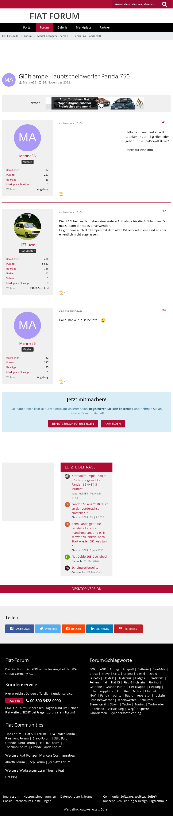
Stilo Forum (62, 738)
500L (93, 669)
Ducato (95, 678)
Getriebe (96, 687)
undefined (97, 709)
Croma (128, 674)
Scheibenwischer (102, 700)
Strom (114, 704)
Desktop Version (86, 588)
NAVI (93, 695)
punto (117, 695)
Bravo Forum (41, 738)
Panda (104, 695)
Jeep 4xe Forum (59, 762)
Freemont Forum (17, 738)
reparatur (144, 695)
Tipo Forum (13, 734)
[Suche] (164, 4)
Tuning (140, 704)
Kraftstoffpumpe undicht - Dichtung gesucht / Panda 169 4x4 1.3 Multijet (89, 482)
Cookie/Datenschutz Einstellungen (27, 801)
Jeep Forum (37, 762)
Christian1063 (80, 517)
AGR (103, 669)
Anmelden (113, 424)
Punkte (10, 175)
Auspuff (128, 669)
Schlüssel (146, 700)
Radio (129, 695)
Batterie (143, 669)
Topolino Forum (16, 747)
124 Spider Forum (62, 734)
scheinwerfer (127, 700)
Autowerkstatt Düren (94, 809)
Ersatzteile (156, 678)
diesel (141, 674)
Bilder (9, 273)
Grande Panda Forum (46, 747)
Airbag (114, 669)
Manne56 (29, 82)
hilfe (93, 691)
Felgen (94, 682)
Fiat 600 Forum (49, 743)
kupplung (106, 691)
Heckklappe (137, 687)
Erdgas (140, 678)
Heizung (155, 687)
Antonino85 (78, 572)
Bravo (105, 674)
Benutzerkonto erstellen (73, 424)
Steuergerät (98, 704)
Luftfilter (123, 691)
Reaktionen (12, 170)
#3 (164, 310)
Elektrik (108, 678)
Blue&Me (159, 669)
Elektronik (124, 678)
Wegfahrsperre (138, 709)
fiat (105, 682)
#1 (164, 122)
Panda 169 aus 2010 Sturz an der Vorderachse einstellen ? (90, 508)
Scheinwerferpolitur (86, 567)
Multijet (150, 691)
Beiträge (11, 179)
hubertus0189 (80, 493)
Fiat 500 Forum (35, 734)
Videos (10, 278)
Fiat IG (115, 682)
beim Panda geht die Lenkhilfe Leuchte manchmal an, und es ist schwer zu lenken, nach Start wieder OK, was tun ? (89, 535)
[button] (141, 4)
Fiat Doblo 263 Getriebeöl (89, 556)
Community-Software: (130, 796)
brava (94, 674)
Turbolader (156, 704)
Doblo (153, 674)
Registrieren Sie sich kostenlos (111, 409)
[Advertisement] (86, 58)
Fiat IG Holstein (134, 682)
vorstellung (116, 709)
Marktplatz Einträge (18, 184)
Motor (137, 691)
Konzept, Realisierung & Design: (135, 801)
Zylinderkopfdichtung (126, 713)
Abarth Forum (15, 762)
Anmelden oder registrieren (135, 4)
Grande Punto (115, 687)
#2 (164, 211)
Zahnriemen (98, 713)
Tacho (126, 704)
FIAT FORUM (55, 16)
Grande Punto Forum (20, 743)
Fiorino (153, 682)
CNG (116, 674)
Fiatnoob (77, 561)
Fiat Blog (11, 777)
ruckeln (159, 695)
